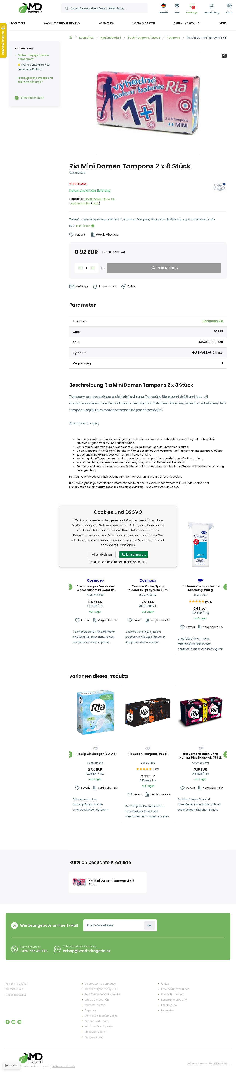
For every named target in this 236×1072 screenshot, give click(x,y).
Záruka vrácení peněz (99, 1026)
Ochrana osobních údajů (101, 1016)
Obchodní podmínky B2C (101, 989)
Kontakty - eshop (172, 994)
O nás (165, 983)
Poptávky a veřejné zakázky (102, 994)
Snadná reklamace (97, 1021)
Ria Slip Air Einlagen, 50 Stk (95, 754)
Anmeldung (149, 925)
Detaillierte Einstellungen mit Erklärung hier (118, 561)
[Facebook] (8, 1022)
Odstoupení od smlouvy (100, 983)
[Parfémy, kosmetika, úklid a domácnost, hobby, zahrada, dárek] (70, 37)
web (95, 203)
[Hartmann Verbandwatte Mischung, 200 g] (200, 544)
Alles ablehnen (102, 554)
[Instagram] (19, 1022)
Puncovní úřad (94, 1037)
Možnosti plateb (95, 1005)
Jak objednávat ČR (97, 1000)
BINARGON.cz (222, 1063)
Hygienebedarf (111, 37)
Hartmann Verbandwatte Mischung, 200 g (200, 588)
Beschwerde (169, 1005)
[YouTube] (13, 1022)
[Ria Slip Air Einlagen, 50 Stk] (95, 712)
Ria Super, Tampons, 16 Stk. (148, 754)
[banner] (30, 8)
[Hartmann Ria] (219, 193)
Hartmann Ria (80, 203)
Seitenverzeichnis (63, 1066)
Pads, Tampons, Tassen (144, 37)
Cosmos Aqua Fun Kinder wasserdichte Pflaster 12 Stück (95, 588)
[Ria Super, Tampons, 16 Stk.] (147, 712)
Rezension (167, 1010)
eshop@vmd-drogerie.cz (86, 950)
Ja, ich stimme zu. (133, 554)
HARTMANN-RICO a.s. (100, 199)
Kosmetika (86, 37)
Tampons (173, 37)
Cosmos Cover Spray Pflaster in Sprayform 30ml (147, 588)
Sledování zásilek (95, 1032)
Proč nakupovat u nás (175, 989)
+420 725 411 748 (34, 951)
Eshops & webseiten (201, 1063)
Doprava (90, 1010)
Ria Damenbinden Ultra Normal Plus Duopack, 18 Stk (200, 755)
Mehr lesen (83, 226)
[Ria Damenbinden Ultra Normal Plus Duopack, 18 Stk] (200, 712)
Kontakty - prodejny (174, 1000)
